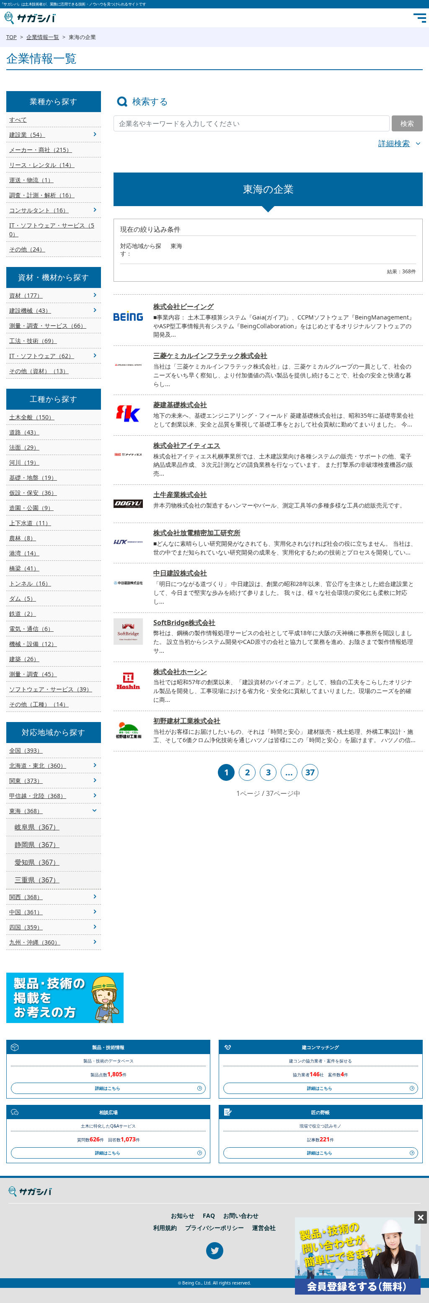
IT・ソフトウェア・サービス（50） (51, 229)
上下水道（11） (30, 523)
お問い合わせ (240, 1215)
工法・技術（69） (33, 341)
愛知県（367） (37, 862)
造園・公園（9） (31, 508)
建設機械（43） (30, 310)
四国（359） (26, 927)
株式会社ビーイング (183, 306)
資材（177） (26, 295)
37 (310, 772)
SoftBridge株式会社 (184, 622)
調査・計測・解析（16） (42, 195)
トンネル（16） (30, 583)
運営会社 (264, 1228)
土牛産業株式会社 (180, 494)
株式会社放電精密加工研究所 (196, 532)
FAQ (209, 1215)
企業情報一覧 (42, 37)
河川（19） (24, 462)
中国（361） (26, 912)
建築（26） (24, 659)
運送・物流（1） (31, 180)
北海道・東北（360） (37, 765)
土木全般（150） (31, 417)
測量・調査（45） (33, 674)
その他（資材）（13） (39, 371)
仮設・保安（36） (33, 493)
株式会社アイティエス (186, 445)
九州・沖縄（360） (34, 942)
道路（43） (24, 432)
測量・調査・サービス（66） (47, 326)
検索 (407, 123)
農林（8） (22, 538)
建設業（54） (27, 135)
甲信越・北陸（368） (37, 796)
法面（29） (24, 447)
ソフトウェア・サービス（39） (50, 689)
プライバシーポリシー (214, 1228)
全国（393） (26, 750)
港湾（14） (24, 553)
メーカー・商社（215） (40, 150)
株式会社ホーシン (180, 671)
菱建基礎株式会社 (180, 404)
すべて (18, 119)
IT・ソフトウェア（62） (41, 356)
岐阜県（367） (37, 827)
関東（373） (26, 781)
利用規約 (165, 1228)
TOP (11, 37)
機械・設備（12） (33, 644)
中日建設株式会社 (180, 573)
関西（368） (26, 897)
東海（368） (26, 811)
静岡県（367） (37, 844)
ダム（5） (22, 598)
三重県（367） (37, 879)
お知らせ (182, 1215)
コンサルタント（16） (39, 210)
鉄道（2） (22, 613)
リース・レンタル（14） (42, 165)
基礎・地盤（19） (33, 477)
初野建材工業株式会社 (186, 720)
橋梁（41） (24, 568)
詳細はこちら (107, 1088)
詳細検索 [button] (394, 143)
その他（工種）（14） (39, 704)
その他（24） (27, 249)
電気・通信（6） (31, 629)
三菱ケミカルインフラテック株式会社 (210, 355)
